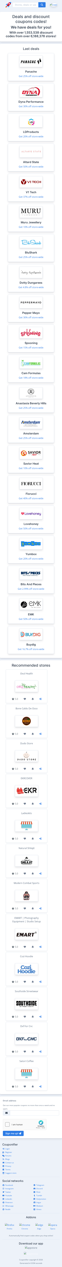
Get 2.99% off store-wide (31, 588)
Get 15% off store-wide (31, 347)
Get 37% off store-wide (31, 196)
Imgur (38, 1202)
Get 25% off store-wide (31, 76)
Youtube (8, 1195)
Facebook (9, 1185)
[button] (53, 4)
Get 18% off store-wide (31, 377)
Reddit (7, 1209)
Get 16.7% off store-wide (31, 649)
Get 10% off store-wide (31, 227)
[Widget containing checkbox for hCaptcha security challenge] (24, 1124)
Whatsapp (9, 1206)
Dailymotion (41, 1199)
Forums (8, 1155)
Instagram (9, 1188)
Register (8, 1152)
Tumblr (39, 1195)
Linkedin (8, 1199)
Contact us (9, 1162)
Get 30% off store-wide (31, 106)
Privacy (8, 1166)
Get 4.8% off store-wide (31, 287)
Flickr (38, 1192)
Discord (39, 1188)
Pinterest (9, 1202)
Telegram (40, 1185)
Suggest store (10, 1173)
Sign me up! (12, 1133)
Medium (39, 1206)
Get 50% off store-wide (31, 166)
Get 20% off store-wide (31, 136)
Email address (9, 1100)
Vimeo (38, 1209)
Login (7, 1149)
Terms (8, 1169)
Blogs (7, 1159)
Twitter (8, 1192)
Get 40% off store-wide (31, 498)
